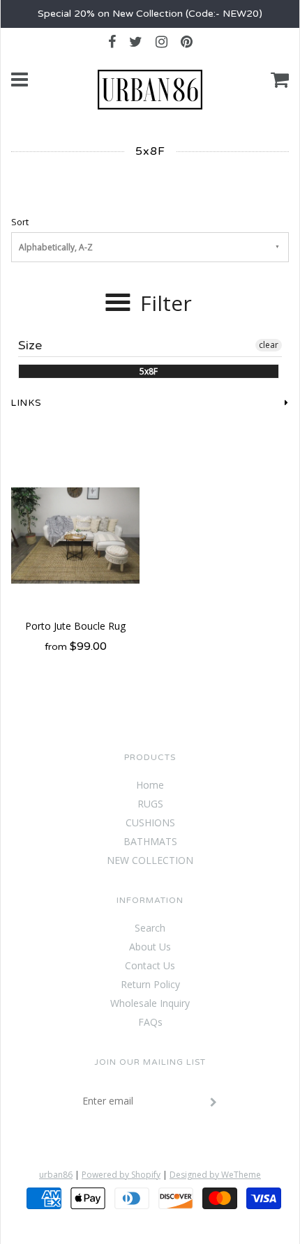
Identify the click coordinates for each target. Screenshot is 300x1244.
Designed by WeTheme (215, 1175)
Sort (20, 222)
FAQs (150, 1022)
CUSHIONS (150, 822)
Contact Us (150, 965)
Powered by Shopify (121, 1175)
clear (268, 345)
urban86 (56, 1175)
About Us (150, 946)
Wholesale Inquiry (150, 1003)
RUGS (150, 803)
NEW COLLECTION (150, 860)
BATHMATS (150, 841)
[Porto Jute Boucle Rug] (75, 535)
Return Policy (150, 984)
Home (150, 784)
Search (150, 927)
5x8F (149, 371)
